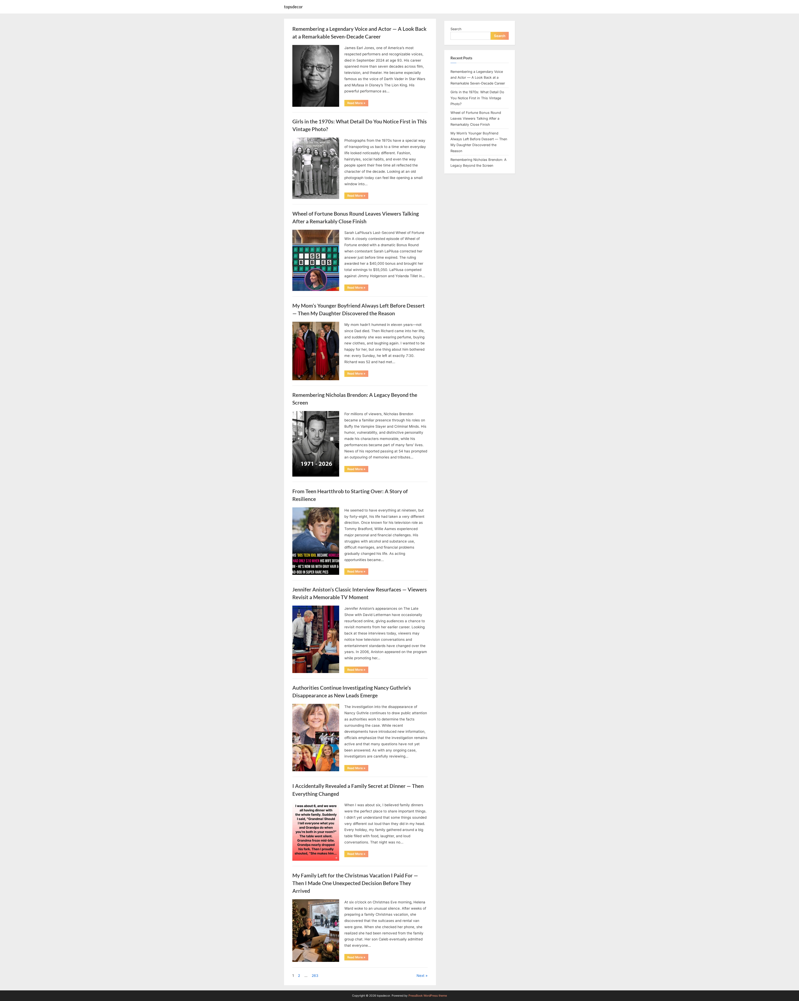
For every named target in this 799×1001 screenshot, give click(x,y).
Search (456, 29)
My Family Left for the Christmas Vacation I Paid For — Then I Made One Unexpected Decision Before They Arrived (355, 883)
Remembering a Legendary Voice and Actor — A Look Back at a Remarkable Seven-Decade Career (477, 78)
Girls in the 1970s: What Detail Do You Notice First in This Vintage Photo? (477, 98)
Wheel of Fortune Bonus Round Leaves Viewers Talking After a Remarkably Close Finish (475, 119)
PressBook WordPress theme (427, 995)
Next (420, 976)
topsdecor (293, 6)
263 (315, 976)
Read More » (357, 103)
